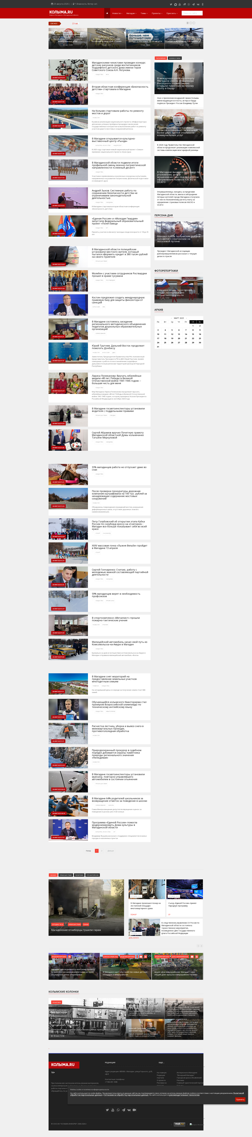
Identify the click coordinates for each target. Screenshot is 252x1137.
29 (193, 342)
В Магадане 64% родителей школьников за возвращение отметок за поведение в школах (119, 799)
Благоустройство (110, 957)
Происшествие (66, 875)
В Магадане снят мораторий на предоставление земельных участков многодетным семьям (114, 679)
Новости (116, 13)
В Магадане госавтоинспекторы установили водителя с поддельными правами (118, 409)
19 (172, 338)
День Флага (134, 938)
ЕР (107, 228)
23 (200, 338)
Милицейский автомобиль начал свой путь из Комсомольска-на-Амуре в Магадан (119, 643)
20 (179, 338)
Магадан (130, 13)
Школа (111, 805)
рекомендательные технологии (184, 1095)
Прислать (171, 13)
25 (165, 342)
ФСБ (107, 74)
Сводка (112, 415)
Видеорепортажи (59, 957)
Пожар (85, 924)
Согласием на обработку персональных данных (126, 1095)
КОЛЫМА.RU (61, 12)
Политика (79, 875)
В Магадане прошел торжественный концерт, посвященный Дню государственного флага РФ (174, 293)
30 (200, 342)
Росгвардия (110, 280)
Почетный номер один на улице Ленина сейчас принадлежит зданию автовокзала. (84, 1030)
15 (193, 334)
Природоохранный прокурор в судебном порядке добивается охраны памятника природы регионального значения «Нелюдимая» (116, 754)
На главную (162, 1072)
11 (165, 334)
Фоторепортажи (166, 270)
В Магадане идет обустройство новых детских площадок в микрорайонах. (125, 973)
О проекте (161, 1080)
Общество (99, 74)
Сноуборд (107, 533)
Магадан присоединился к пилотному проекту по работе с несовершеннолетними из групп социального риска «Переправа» (73, 972)
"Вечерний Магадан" (186, 1075)
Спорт (98, 533)
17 (158, 338)
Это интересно (93, 875)
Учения (105, 625)
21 (186, 338)
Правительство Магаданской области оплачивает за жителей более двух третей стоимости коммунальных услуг (68, 37)
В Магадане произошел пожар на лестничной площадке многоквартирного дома (146, 906)
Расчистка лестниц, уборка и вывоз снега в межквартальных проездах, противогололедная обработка (118, 728)
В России (96, 307)
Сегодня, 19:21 (174, 896)
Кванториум (110, 711)
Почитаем (56, 1002)
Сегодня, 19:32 (57, 924)
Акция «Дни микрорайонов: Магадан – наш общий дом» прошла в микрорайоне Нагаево (175, 973)
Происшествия (101, 261)
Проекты (156, 13)
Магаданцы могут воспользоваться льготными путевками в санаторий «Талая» (107, 39)
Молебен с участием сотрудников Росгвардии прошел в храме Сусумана (119, 274)
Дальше (110, 851)
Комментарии (174, 58)
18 (165, 338)
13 (179, 334)
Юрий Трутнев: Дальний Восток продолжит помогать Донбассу (118, 346)
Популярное (161, 58)
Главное (96, 686)
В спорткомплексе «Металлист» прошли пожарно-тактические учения (116, 619)
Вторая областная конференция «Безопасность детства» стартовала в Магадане (120, 87)
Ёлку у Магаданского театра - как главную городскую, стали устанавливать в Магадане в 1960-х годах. (145, 1013)
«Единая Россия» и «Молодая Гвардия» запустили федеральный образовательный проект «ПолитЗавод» (117, 221)
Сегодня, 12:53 (136, 933)
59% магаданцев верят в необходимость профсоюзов (116, 595)
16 (200, 334)
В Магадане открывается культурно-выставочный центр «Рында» (113, 139)
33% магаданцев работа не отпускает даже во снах (119, 468)
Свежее (53, 875)
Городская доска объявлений (189, 1078)
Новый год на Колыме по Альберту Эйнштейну (184, 1002)
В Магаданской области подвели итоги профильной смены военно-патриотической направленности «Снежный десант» (119, 165)
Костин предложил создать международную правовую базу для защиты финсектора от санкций (118, 300)
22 (193, 338)
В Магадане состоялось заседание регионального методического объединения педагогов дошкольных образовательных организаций (119, 325)
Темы (143, 13)
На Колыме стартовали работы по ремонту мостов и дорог (118, 112)
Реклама (180, 1080)
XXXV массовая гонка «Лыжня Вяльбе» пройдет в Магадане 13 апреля (119, 546)
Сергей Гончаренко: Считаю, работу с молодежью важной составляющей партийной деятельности (120, 572)
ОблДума (109, 202)
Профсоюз (110, 601)
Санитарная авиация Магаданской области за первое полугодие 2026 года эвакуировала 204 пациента (184, 39)
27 (179, 342)
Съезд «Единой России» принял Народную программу (182, 904)
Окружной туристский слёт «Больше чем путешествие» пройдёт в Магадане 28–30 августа (145, 39)
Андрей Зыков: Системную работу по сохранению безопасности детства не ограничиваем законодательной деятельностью (114, 194)
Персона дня (163, 215)
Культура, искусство (103, 145)
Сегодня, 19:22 (136, 896)
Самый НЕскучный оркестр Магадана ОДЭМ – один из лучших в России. (143, 1035)
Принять (240, 1099)
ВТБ (104, 307)
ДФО (113, 352)
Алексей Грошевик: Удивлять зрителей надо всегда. (142, 1029)
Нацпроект (117, 145)
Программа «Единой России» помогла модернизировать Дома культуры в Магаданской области (114, 825)
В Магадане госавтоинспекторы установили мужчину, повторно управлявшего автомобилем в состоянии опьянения (118, 777)
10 (158, 334)
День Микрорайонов (180, 957)
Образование (101, 333)
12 (172, 334)
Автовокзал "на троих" (65, 1025)
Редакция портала (161, 1076)
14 (186, 334)
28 (186, 342)
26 (172, 342)
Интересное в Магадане (187, 1072)
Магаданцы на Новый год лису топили (143, 1006)
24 (158, 342)
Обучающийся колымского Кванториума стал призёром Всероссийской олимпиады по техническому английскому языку (119, 704)
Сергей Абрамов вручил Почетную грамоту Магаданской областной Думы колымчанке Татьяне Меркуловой (118, 435)
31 (158, 346)
